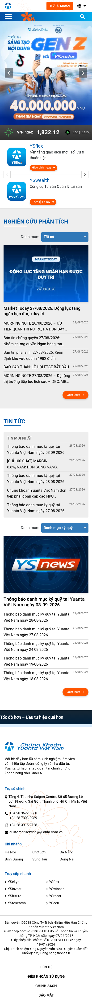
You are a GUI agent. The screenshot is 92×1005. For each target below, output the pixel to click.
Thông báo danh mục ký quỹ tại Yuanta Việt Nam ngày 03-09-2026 (35, 449)
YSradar (55, 896)
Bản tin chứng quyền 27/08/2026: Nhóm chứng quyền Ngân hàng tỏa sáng (33, 341)
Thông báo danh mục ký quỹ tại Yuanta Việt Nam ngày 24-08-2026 (36, 646)
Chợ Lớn (39, 852)
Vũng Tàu (39, 859)
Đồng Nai (67, 859)
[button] (81, 6)
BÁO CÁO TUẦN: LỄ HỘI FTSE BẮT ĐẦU (36, 367)
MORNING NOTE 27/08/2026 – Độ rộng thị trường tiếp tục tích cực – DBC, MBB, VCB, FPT (37, 379)
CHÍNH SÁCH (46, 986)
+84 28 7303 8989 (23, 818)
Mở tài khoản (60, 6)
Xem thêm (73, 395)
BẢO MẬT (46, 995)
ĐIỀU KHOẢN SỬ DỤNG (46, 976)
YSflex (54, 882)
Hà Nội (10, 852)
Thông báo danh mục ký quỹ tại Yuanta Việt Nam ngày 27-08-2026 (35, 508)
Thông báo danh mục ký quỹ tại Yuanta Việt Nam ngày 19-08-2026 (36, 661)
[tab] (30, 237)
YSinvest (14, 889)
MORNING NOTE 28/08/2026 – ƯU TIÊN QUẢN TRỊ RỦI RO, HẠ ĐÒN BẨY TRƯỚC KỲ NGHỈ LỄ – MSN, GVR (34, 326)
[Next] (83, 73)
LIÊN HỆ (46, 967)
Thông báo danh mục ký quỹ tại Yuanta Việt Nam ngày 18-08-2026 (36, 676)
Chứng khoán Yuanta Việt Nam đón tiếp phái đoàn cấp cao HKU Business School (36, 493)
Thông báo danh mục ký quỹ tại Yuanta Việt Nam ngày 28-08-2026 (35, 478)
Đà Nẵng (66, 852)
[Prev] (9, 73)
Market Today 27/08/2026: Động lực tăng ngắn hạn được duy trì (42, 311)
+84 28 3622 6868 (23, 813)
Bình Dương (14, 859)
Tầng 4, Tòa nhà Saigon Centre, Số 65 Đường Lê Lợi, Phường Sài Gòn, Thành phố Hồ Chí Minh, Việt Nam (47, 801)
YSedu (54, 903)
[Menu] (9, 16)
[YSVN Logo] (8, 6)
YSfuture (14, 896)
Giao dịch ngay (41, 167)
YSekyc (13, 882)
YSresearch (17, 903)
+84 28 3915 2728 (23, 825)
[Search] (82, 16)
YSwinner (56, 889)
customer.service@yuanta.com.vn (36, 832)
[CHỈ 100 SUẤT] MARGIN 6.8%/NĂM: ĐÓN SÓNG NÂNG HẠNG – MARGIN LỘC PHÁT (32, 464)
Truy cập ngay (41, 202)
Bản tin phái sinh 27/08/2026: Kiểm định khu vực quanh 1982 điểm (33, 355)
